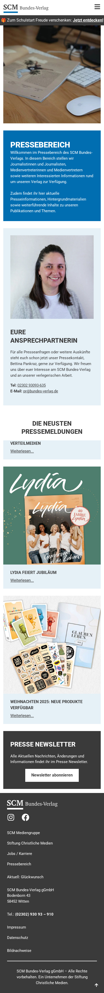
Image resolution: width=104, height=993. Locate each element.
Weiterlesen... (22, 451)
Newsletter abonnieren (52, 775)
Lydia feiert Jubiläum (33, 572)
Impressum (16, 927)
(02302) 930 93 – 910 (34, 914)
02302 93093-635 (31, 385)
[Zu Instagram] (11, 817)
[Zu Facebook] (25, 817)
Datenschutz (17, 937)
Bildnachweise (19, 950)
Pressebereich (19, 864)
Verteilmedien (25, 443)
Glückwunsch (32, 877)
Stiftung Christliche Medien (30, 843)
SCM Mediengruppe (23, 833)
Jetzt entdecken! (88, 20)
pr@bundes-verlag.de (40, 391)
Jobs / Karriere (19, 853)
